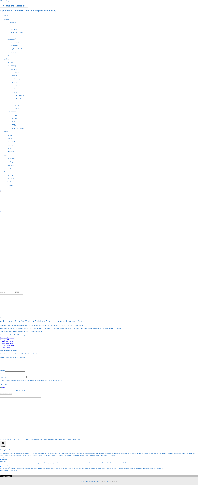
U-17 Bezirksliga (15, 79)
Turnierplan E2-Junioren (7, 340)
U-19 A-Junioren (12, 69)
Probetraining (12, 66)
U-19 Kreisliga (15, 72)
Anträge (10, 148)
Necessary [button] (3, 457)
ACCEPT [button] (80, 439)
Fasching (10, 175)
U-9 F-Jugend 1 (15, 115)
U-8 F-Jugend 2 (15, 118)
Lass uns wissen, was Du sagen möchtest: (12, 357)
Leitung (10, 138)
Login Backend (112, 481)
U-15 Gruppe (14, 89)
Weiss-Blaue (11, 158)
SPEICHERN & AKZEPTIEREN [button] (8, 470)
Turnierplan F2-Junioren (7, 343)
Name (2, 370)
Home (6, 15)
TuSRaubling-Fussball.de (13, 5)
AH (8, 55)
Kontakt (10, 135)
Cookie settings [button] (71, 439)
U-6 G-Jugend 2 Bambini (18, 128)
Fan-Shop (10, 162)
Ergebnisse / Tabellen (17, 32)
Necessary (5, 459)
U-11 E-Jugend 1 (15, 105)
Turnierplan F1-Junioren (7, 342)
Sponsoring (11, 165)
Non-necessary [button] (4, 465)
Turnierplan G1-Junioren (7, 345)
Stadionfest (11, 179)
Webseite (3, 377)
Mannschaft (14, 29)
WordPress (103, 481)
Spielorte (10, 145)
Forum (10, 168)
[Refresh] (2, 387)
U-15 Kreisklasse (15, 85)
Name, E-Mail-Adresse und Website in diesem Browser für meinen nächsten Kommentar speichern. (32, 380)
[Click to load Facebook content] (0, 317)
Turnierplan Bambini (6, 347)
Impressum (11, 151)
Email (1, 374)
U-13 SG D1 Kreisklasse (17, 95)
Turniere (10, 182)
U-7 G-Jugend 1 (15, 125)
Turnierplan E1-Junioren (7, 338)
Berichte (13, 36)
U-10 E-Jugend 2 (15, 108)
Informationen (15, 26)
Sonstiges (10, 185)
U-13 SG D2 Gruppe (16, 98)
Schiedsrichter (12, 142)
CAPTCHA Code (19, 390)
